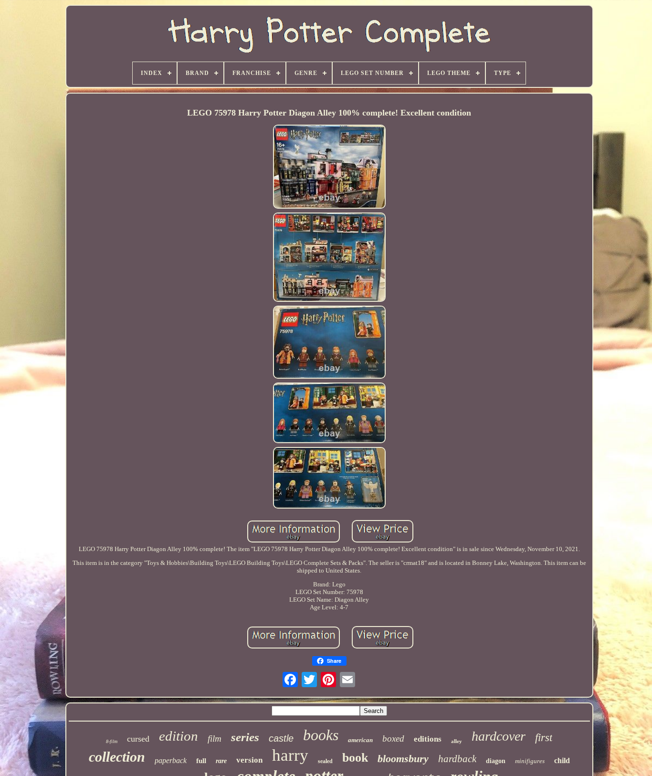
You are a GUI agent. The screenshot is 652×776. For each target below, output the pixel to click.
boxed (393, 738)
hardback (457, 759)
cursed (138, 739)
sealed (325, 761)
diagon (495, 761)
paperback (171, 760)
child (562, 760)
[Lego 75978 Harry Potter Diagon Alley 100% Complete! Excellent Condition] (329, 168)
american (360, 740)
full (201, 761)
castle (281, 738)
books (320, 735)
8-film (111, 741)
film (214, 738)
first (543, 738)
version (249, 760)
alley (456, 741)
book (355, 758)
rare (221, 761)
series (245, 737)
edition (178, 736)
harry (290, 755)
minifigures (530, 761)
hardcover (499, 736)
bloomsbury (403, 759)
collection (117, 757)
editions (428, 739)
